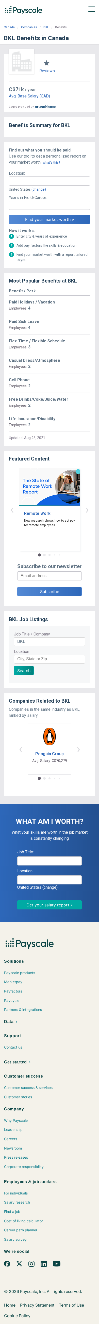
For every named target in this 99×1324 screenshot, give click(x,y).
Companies (29, 27)
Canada (9, 27)
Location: (17, 173)
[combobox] (49, 181)
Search (23, 670)
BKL (46, 27)
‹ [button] (12, 509)
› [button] (87, 509)
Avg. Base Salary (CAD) (29, 96)
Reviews (47, 70)
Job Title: (25, 852)
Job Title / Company (32, 634)
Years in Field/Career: (28, 197)
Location (21, 651)
